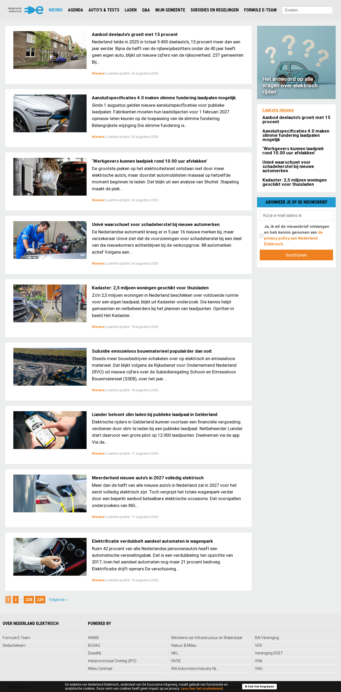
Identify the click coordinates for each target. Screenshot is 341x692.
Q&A (146, 10)
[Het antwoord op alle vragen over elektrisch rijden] (296, 62)
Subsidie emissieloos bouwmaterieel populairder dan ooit (152, 351)
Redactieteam (14, 645)
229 (40, 600)
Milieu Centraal (100, 668)
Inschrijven (296, 255)
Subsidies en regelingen (214, 10)
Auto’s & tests (103, 10)
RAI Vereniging (267, 638)
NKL (174, 653)
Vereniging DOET (269, 653)
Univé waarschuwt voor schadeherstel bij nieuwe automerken (156, 224)
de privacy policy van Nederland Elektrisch (293, 238)
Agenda (75, 10)
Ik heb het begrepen (259, 686)
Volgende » (58, 600)
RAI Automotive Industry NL (194, 668)
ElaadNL (95, 653)
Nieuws (56, 10)
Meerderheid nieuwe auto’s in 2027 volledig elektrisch (148, 477)
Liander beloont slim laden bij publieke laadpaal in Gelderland (154, 414)
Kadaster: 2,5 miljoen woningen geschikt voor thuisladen (150, 287)
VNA (258, 661)
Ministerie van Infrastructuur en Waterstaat (206, 638)
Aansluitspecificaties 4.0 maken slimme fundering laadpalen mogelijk (164, 97)
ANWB (93, 638)
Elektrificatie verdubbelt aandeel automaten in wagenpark (152, 541)
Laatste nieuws (278, 110)
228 (29, 600)
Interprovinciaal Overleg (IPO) (112, 661)
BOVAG (94, 645)
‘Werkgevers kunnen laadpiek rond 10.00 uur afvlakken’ (149, 161)
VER (258, 645)
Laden (131, 10)
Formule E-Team (260, 10)
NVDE (176, 661)
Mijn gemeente (170, 10)
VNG (259, 668)
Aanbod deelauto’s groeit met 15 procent (135, 34)
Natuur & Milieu (183, 645)
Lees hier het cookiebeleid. (202, 688)
